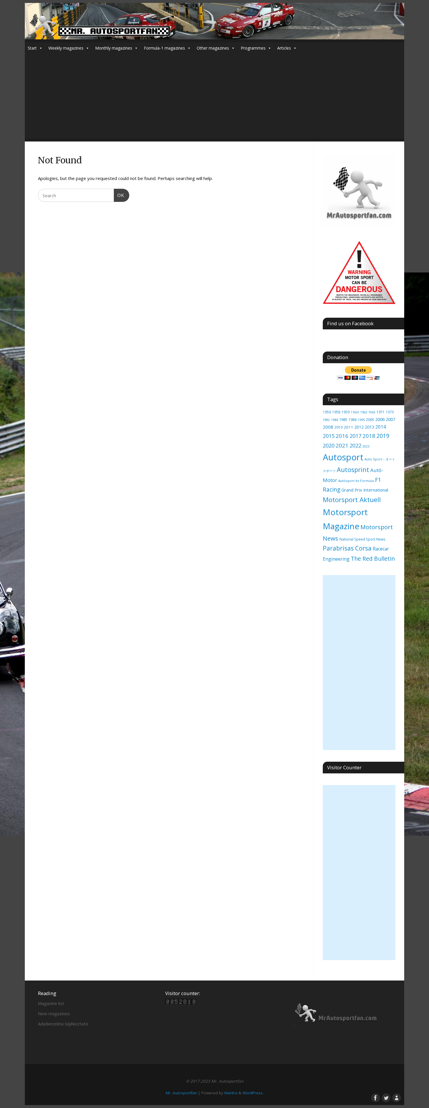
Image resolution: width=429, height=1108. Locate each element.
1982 (326, 419)
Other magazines (213, 48)
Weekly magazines (65, 48)
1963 (371, 412)
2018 (368, 435)
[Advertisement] (214, 98)
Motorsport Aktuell (352, 499)
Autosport (343, 457)
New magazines (54, 1013)
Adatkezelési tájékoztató (63, 1024)
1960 (355, 412)
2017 (355, 435)
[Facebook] (375, 1097)
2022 (355, 445)
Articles (284, 48)
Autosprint (353, 469)
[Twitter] (385, 1097)
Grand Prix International (364, 490)
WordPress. (253, 1092)
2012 (359, 427)
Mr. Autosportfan (181, 1092)
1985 (343, 419)
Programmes (253, 48)
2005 (370, 419)
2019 (382, 436)
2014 (380, 427)
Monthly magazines (113, 48)
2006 (380, 419)
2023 (365, 446)
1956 (327, 412)
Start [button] (32, 48)
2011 (348, 427)
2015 (328, 435)
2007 (390, 419)
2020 (328, 445)
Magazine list (51, 1003)
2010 (338, 427)
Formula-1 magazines (164, 48)
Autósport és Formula (356, 480)
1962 (363, 412)
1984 (334, 419)
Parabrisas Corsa (347, 548)
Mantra (230, 1092)
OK (119, 195)
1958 (336, 412)
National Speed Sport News (362, 539)
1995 (361, 419)
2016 (342, 435)
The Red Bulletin (373, 558)
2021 (342, 445)
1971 (380, 412)
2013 (369, 427)
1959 (345, 412)
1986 (352, 419)
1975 (390, 412)
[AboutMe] (396, 1097)
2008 (328, 427)
